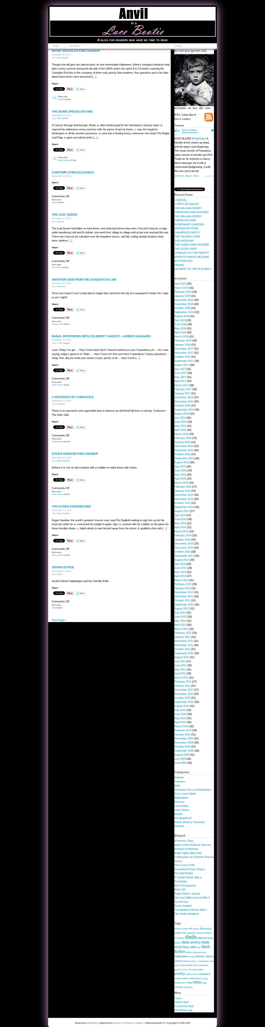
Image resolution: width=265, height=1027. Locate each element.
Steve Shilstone (189, 130)
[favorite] (212, 176)
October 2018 (182, 307)
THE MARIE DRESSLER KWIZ (72, 111)
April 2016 (180, 429)
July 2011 (180, 661)
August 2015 (181, 462)
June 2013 (180, 567)
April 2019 (180, 283)
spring (205, 978)
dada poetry (191, 942)
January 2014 (182, 539)
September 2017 (184, 360)
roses (195, 974)
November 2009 (183, 742)
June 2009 (180, 762)
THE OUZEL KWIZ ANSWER (191, 244)
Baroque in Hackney (186, 848)
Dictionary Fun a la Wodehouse (192, 789)
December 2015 (183, 446)
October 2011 (182, 649)
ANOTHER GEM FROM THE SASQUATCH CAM (84, 279)
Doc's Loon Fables (185, 793)
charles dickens (204, 933)
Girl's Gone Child (184, 865)
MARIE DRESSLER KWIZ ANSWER (76, 50)
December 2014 (183, 494)
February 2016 (182, 437)
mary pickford (186, 965)
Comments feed (183, 1006)
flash (199, 947)
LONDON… (181, 200)
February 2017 (182, 389)
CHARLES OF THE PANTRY (191, 252)
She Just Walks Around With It (192, 897)
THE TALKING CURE (187, 236)
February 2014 (182, 535)
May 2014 (180, 523)
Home (56, 46)
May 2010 (180, 718)
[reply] (206, 176)
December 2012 (183, 592)
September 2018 (184, 312)
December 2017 (183, 348)
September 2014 (184, 507)
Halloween (181, 956)
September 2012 (184, 604)
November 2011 (183, 645)
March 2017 (181, 385)
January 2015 (182, 490)
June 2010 (180, 714)
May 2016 (180, 425)
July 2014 (180, 515)
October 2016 (182, 405)
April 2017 (180, 381)
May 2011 (180, 669)
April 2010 (180, 722)
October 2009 (182, 746)
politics (189, 974)
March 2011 (181, 677)
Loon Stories (57, 267)
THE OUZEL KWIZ (185, 248)
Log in (177, 998)
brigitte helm (180, 933)
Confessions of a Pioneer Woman (194, 856)
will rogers (188, 987)
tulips (204, 983)
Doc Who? (75, 46)
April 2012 (180, 624)
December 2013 (183, 543)
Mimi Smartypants (185, 885)
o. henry (184, 970)
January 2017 (182, 393)
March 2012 (181, 628)
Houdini (192, 957)
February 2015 (182, 486)
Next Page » (59, 620)
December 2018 (183, 299)
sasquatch (61, 286)
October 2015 (182, 454)
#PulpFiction (199, 138)
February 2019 (182, 291)
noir (195, 965)
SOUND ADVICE (63, 567)
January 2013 (182, 588)
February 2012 (182, 632)
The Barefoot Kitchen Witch (190, 909)
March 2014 (181, 531)
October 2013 (182, 551)
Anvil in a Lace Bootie (69, 9)
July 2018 (180, 320)
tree (184, 983)
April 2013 (180, 575)
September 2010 (184, 701)
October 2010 (182, 697)
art (190, 928)
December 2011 (183, 640)
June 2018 (180, 324)
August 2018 (181, 316)
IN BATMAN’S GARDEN (189, 224)
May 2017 (180, 377)
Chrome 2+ (130, 1023)
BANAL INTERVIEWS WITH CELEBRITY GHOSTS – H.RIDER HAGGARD (101, 336)
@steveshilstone (190, 132)
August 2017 (181, 364)
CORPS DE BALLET (186, 204)
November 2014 (183, 498)
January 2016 (182, 442)
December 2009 (183, 738)
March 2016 (181, 433)
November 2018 (183, 304)
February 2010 (182, 730)
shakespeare (195, 978)
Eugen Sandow (63, 461)
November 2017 (183, 352)
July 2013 (180, 563)
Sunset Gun (181, 901)
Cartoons (179, 781)
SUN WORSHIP (184, 240)
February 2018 (182, 340)
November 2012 (183, 596)
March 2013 (181, 580)
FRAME (179, 265)
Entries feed (181, 1002)
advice (59, 574)
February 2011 (182, 681)
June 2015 (180, 470)
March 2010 (181, 726)
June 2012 (180, 616)
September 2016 (184, 409)
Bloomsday (206, 928)
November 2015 (183, 450)
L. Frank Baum (202, 961)
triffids (197, 982)
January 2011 (182, 685)
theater (60, 385)
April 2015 (180, 478)
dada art (202, 937)
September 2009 (184, 750)
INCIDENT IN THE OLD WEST (192, 269)
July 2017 (180, 368)
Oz (190, 969)
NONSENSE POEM (186, 228)
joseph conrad (189, 961)
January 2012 (182, 636)
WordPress (92, 1023)
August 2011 (181, 657)
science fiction (181, 978)
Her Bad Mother (183, 873)
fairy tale (60, 222)
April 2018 (180, 332)
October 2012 (182, 600)
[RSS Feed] (208, 120)
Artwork (55, 202)
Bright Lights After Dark (188, 852)
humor (200, 956)
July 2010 (180, 710)
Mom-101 (180, 889)
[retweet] (209, 176)
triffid (189, 982)
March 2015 (181, 482)
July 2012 (180, 612)
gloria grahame (200, 952)
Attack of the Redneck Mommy (192, 844)
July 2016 (180, 417)
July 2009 (180, 758)
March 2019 (181, 287)
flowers (189, 952)
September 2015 (184, 458)
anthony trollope (181, 929)
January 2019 (182, 295)
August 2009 (181, 754)
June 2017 (180, 372)
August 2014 (181, 511)
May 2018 (180, 328)
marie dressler (62, 58)
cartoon (191, 932)
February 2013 (182, 584)
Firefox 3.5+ (119, 1023)
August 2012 (181, 608)
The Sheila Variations (186, 913)
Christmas (179, 938)
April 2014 (180, 527)
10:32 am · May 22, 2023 (186, 176)
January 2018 (182, 344)
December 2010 (183, 689)
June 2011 (180, 665)
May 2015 (180, 474)
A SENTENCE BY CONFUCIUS (73, 397)
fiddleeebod (181, 797)
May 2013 (180, 572)
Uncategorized (58, 441)
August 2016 (181, 413)
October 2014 (182, 502)
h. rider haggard (63, 343)
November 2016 (183, 401)
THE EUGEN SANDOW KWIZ (71, 506)
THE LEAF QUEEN (64, 214)
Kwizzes (61, 99)
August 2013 (181, 559)
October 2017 (182, 356)
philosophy (197, 969)
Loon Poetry (181, 805)
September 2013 (184, 555)
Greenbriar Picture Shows (189, 869)
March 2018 (181, 336)
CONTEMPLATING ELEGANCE (73, 172)
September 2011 (184, 653)
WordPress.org (183, 1010)
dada (60, 160)
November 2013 (183, 547)
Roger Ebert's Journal (187, 893)
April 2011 (180, 673)
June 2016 (180, 421)
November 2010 (183, 693)
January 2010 (182, 734)
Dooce (178, 861)
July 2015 (180, 466)
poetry (179, 973)
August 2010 (181, 705)
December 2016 (183, 397)
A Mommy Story (184, 840)
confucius (61, 404)
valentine (178, 987)
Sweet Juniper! (183, 905)
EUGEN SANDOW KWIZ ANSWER (75, 453)
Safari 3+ (141, 1023)
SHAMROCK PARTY (187, 232)
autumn (196, 929)
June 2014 (180, 519)
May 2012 (180, 620)
